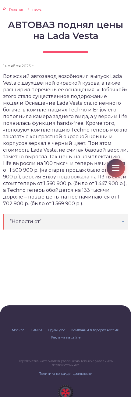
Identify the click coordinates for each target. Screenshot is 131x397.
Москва (18, 330)
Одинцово (56, 330)
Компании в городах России (95, 330)
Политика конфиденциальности (65, 373)
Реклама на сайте (65, 337)
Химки (36, 330)
